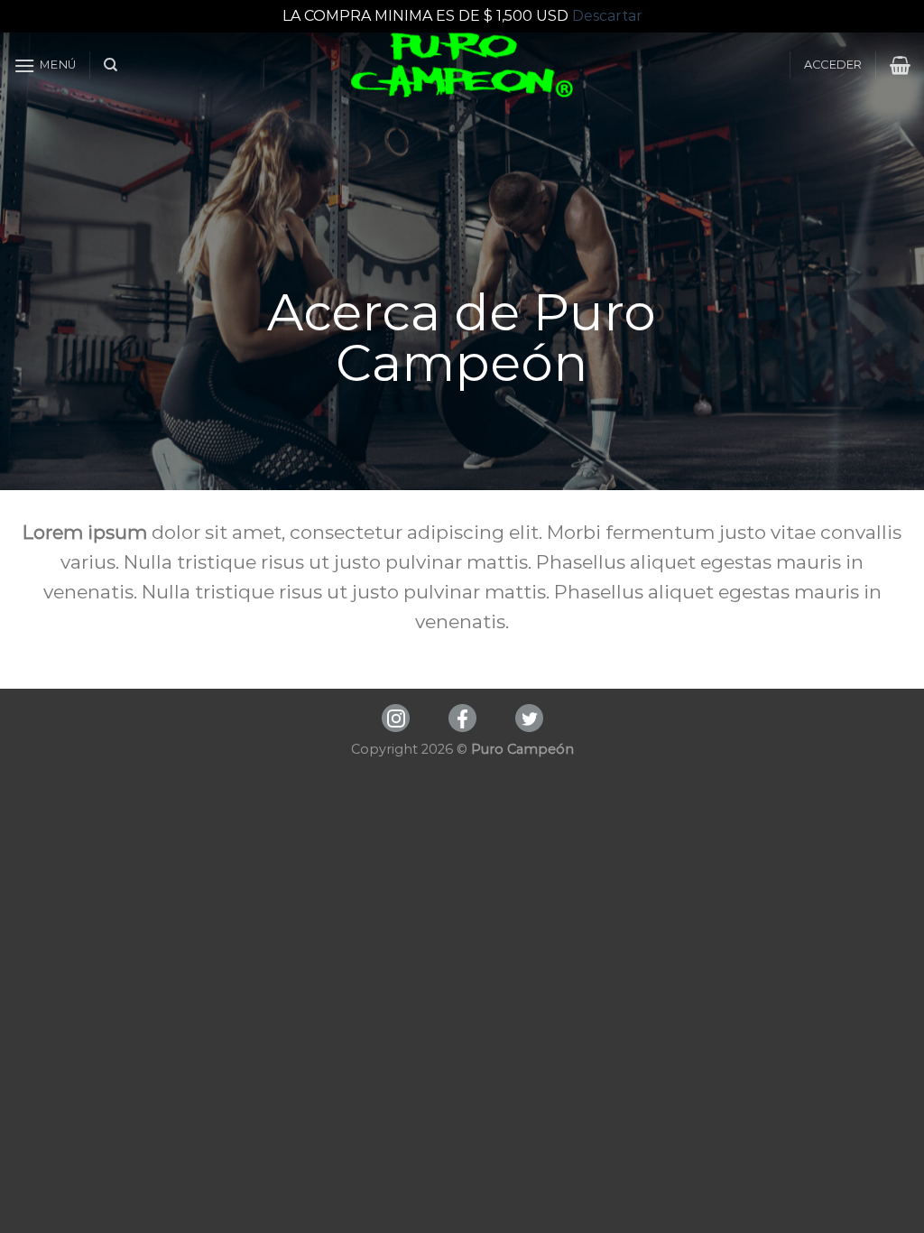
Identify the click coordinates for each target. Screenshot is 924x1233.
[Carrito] (900, 65)
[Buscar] (110, 65)
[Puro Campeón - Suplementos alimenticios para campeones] (462, 64)
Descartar (607, 15)
